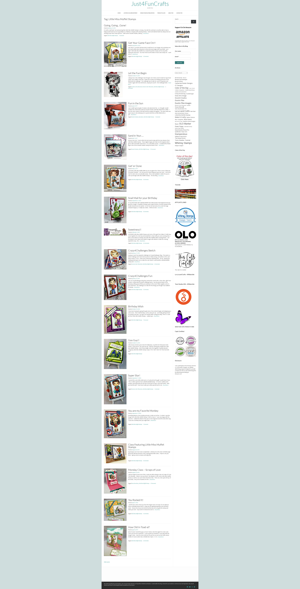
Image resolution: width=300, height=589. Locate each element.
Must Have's (188, 119)
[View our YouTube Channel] (190, 587)
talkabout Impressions (181, 136)
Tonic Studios (179, 140)
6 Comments (146, 179)
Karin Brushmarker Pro (180, 109)
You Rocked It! (135, 499)
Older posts (107, 562)
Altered (184, 77)
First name (178, 51)
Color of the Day (181, 88)
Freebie (188, 105)
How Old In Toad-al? (139, 527)
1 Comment (121, 35)
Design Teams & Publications (147, 13)
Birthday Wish (135, 306)
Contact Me (179, 13)
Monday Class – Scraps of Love (144, 469)
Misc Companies (179, 119)
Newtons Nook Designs (189, 121)
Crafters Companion (179, 90)
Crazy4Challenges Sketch (141, 250)
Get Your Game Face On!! (142, 42)
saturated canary (188, 126)
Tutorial (187, 140)
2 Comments (153, 149)
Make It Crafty (180, 117)
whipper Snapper (179, 145)
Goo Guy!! (133, 340)
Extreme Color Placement (147, 86)
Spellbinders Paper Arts (181, 131)
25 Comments (146, 243)
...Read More (146, 33)
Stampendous (181, 134)
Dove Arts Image (180, 96)
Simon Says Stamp (179, 128)
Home (119, 13)
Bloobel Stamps (179, 81)
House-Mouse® (179, 107)
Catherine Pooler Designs (183, 83)
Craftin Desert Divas (190, 90)
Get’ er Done (135, 165)
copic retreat (192, 88)
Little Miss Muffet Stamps (112, 35)
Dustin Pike (179, 100)
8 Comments (146, 211)
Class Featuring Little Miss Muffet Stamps (146, 446)
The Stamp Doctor (180, 138)
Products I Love (161, 13)
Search (176, 19)
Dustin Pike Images (183, 103)
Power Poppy (179, 126)
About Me (170, 13)
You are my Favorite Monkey (143, 410)
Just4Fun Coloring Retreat (130, 13)
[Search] (193, 22)
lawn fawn (141, 117)
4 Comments (157, 264)
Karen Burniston (134, 483)
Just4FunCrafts (150, 3)
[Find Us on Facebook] (187, 587)
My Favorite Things (178, 121)
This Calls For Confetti (180, 270)
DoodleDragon (190, 93)
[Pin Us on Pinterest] (194, 587)
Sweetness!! (134, 229)
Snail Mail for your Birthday (142, 197)
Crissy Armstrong (180, 94)
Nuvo (176, 124)
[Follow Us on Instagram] (192, 587)
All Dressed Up (178, 77)
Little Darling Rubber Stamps (181, 113)
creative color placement (136, 86)
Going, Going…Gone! (115, 25)
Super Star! (134, 375)
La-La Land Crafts (182, 111)
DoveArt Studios (134, 117)
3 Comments (146, 56)
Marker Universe (191, 117)
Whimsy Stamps (183, 143)
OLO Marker (185, 123)
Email (177, 56)
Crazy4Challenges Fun (140, 275)
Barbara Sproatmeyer (181, 79)
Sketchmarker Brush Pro (182, 130)
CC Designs (179, 85)
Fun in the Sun (135, 103)
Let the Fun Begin (137, 73)
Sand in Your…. (136, 135)
